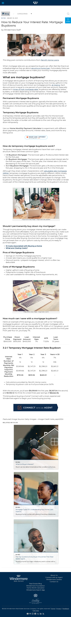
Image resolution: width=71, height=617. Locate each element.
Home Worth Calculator (35, 588)
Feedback (65, 608)
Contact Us (54, 582)
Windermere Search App (35, 590)
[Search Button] (68, 13)
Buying (3, 18)
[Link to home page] (35, 3)
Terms (53, 608)
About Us (54, 575)
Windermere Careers (54, 579)
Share (68, 21)
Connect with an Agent (54, 577)
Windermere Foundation (35, 586)
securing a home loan (40, 68)
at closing (56, 85)
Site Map (36, 611)
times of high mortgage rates (25, 89)
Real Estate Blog (35, 584)
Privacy (58, 608)
